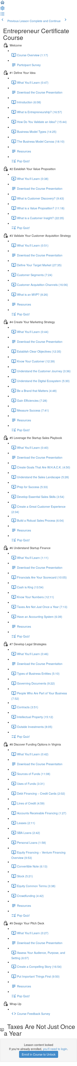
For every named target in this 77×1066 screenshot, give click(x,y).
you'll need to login (55, 1049)
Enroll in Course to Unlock (38, 1054)
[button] (2, 4)
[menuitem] (2, 9)
